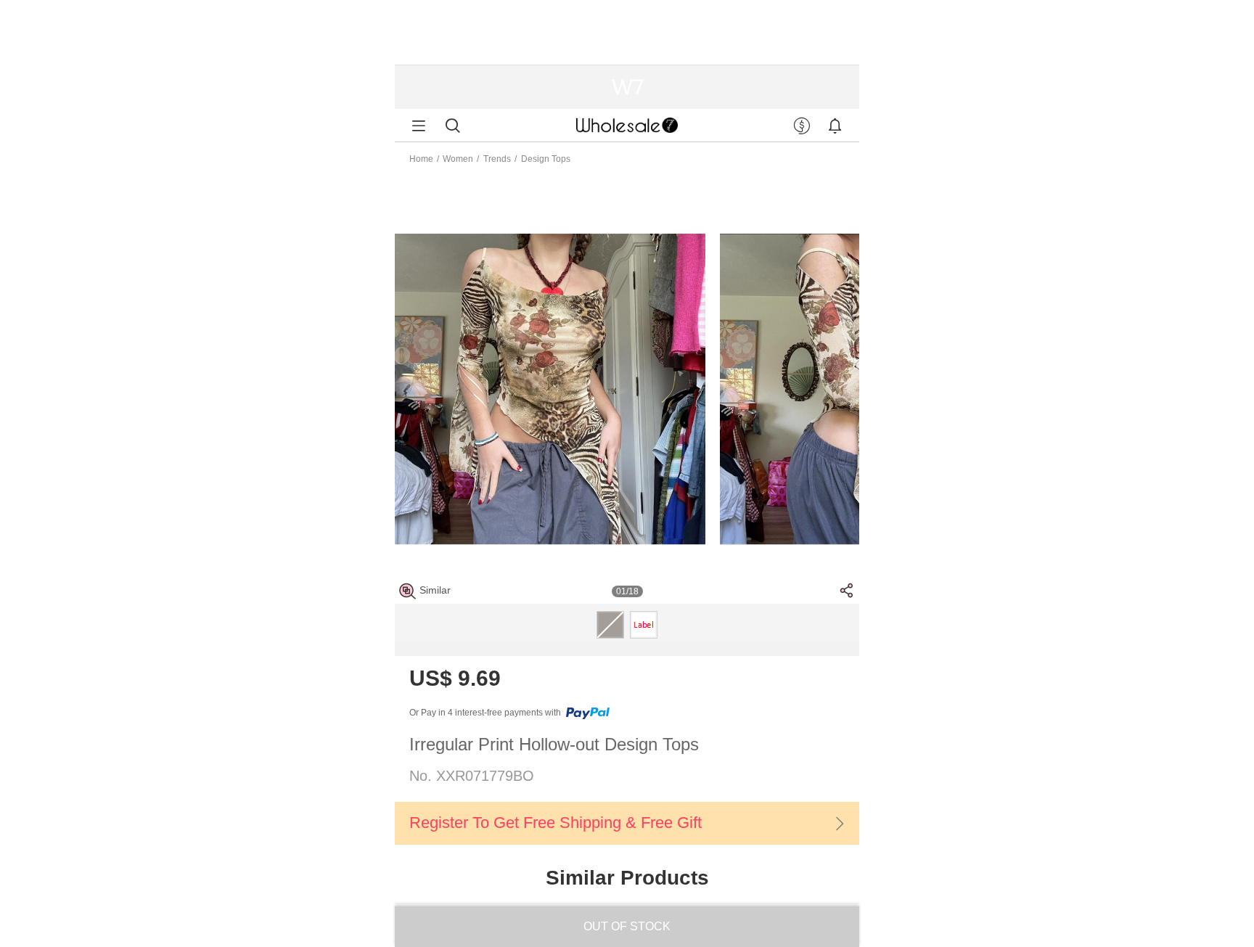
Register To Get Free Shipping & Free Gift (555, 822)
